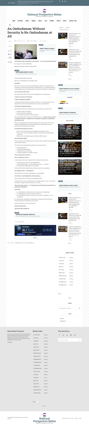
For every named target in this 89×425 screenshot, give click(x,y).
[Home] (44, 11)
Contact (34, 237)
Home (8, 242)
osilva (10, 41)
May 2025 (35, 380)
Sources (62, 318)
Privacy (72, 418)
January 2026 (62, 278)
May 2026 (61, 266)
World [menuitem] (27, 21)
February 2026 (62, 275)
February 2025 (37, 389)
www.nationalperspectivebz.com (23, 78)
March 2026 (62, 272)
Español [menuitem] (52, 21)
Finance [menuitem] (34, 21)
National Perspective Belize (44, 14)
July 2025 (35, 374)
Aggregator (63, 321)
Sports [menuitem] (58, 21)
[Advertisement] (32, 249)
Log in (16, 221)
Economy (61, 142)
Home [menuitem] (13, 21)
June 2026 (61, 263)
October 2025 (36, 365)
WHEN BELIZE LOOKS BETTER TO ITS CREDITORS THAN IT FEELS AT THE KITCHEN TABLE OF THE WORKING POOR (75, 53)
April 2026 (61, 269)
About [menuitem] (65, 21)
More (69, 79)
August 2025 (36, 371)
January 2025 (36, 393)
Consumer (61, 124)
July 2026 (61, 260)
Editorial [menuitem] (20, 21)
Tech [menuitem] (45, 21)
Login (80, 418)
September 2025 (37, 368)
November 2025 (63, 285)
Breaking (12, 3)
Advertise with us (65, 418)
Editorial (35, 40)
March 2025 (36, 386)
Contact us (9, 342)
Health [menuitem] (40, 21)
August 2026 (62, 257)
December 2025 (62, 282)
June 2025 (35, 377)
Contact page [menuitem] (73, 21)
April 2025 (36, 383)
